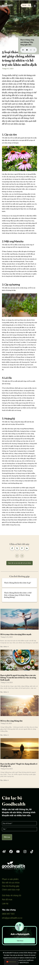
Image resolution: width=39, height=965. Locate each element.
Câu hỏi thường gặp (10, 886)
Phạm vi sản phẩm (10, 879)
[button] (35, 5)
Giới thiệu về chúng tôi (11, 895)
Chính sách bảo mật (11, 889)
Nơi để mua (7, 899)
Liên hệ (5, 903)
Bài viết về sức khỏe (10, 882)
